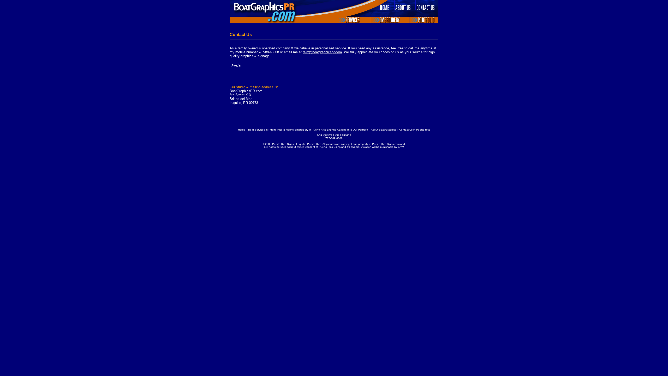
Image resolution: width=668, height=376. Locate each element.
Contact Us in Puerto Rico (414, 129)
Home (241, 129)
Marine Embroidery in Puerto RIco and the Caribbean (318, 129)
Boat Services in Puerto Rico (265, 129)
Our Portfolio (360, 129)
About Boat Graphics (383, 129)
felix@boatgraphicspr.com (322, 52)
